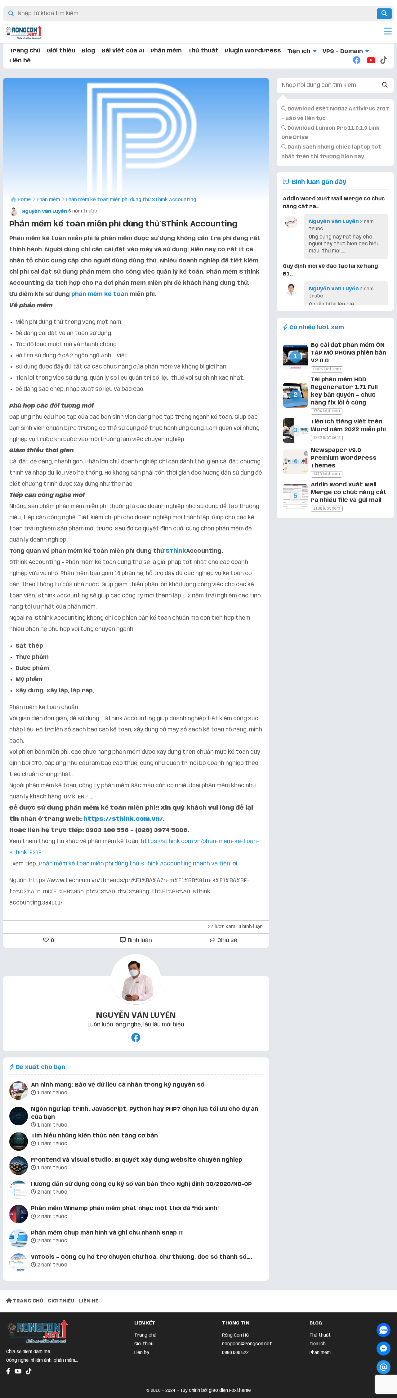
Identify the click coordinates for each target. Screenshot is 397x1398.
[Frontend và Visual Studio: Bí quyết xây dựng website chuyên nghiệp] (18, 1166)
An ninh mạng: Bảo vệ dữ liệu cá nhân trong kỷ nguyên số (117, 1085)
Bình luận (139, 940)
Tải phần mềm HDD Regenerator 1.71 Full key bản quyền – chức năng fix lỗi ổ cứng (344, 391)
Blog (88, 51)
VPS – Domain (343, 51)
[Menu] (387, 32)
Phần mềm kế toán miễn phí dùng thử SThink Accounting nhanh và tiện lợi (138, 864)
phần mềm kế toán (99, 294)
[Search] (385, 85)
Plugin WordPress (253, 51)
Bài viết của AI (122, 51)
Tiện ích (298, 51)
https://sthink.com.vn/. (124, 819)
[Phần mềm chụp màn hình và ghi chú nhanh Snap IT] (18, 1239)
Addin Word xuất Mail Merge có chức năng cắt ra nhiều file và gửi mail (349, 492)
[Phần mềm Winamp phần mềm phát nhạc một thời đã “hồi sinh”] (18, 1215)
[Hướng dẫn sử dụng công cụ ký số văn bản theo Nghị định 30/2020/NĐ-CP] (18, 1191)
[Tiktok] (384, 60)
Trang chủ (25, 51)
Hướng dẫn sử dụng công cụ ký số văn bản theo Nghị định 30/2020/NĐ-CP (141, 1184)
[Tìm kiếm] (384, 13)
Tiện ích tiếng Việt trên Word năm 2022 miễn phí (348, 425)
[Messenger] (383, 1349)
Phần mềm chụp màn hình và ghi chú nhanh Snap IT (107, 1233)
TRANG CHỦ (27, 1301)
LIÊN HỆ (88, 1301)
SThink (176, 551)
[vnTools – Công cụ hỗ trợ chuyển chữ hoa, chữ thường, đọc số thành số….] (18, 1264)
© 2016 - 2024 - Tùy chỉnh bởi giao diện (187, 1390)
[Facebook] (357, 60)
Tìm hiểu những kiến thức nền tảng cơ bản (94, 1136)
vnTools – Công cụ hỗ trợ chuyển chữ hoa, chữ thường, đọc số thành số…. (141, 1257)
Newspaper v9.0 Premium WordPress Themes (344, 458)
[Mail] (383, 1367)
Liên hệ (20, 61)
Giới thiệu (61, 51)
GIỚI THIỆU (61, 1301)
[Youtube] (370, 60)
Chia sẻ (226, 940)
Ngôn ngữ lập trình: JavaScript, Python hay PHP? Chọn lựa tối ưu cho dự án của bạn (144, 1113)
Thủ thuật (203, 51)
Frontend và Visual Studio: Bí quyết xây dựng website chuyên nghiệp (136, 1160)
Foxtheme (240, 1390)
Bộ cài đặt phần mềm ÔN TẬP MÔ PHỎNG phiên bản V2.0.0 (348, 353)
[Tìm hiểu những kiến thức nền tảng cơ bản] (18, 1142)
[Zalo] (383, 1330)
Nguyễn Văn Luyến (43, 211)
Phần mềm (166, 51)
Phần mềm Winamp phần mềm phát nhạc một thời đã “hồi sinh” (125, 1208)
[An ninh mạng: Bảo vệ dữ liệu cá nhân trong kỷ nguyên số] (18, 1091)
